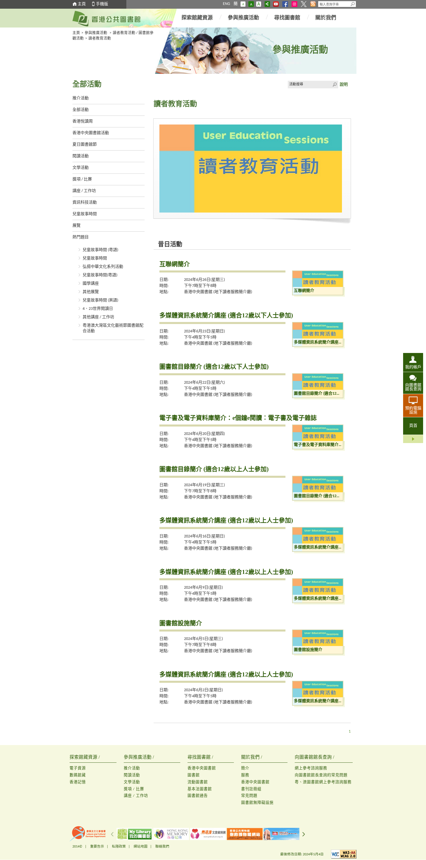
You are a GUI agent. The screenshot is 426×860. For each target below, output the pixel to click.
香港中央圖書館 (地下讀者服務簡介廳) (218, 292)
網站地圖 (141, 846)
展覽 (76, 226)
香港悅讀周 (82, 121)
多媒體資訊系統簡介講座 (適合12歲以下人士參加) (226, 315)
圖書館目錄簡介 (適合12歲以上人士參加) (214, 469)
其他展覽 (91, 292)
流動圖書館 (197, 782)
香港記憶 (78, 782)
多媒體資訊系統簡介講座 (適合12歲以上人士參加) (226, 520)
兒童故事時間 (84, 214)
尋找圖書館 (287, 18)
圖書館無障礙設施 (257, 803)
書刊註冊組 (251, 789)
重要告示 (97, 846)
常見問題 (249, 796)
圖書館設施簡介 (180, 623)
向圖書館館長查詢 (413, 387)
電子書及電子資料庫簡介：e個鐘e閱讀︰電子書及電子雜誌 (238, 417)
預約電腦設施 (413, 410)
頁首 (413, 426)
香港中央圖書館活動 (90, 133)
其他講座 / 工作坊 (98, 317)
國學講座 (91, 283)
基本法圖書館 (199, 789)
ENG (226, 4)
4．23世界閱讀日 (98, 309)
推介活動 (80, 98)
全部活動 (80, 110)
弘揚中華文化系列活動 (103, 267)
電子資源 (78, 768)
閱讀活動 (80, 156)
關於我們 (325, 18)
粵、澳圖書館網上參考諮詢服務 (323, 782)
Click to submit (334, 84)
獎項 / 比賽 (82, 179)
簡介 (245, 768)
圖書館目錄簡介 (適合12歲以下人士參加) (214, 366)
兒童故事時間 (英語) (100, 300)
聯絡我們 (162, 846)
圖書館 (193, 775)
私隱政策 (119, 846)
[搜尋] (353, 4)
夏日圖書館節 (84, 144)
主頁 (82, 4)
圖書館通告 (197, 796)
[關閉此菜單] (413, 439)
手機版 (102, 4)
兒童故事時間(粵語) (100, 275)
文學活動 (80, 168)
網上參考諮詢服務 (311, 768)
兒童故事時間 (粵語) (100, 250)
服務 (245, 775)
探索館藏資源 (197, 18)
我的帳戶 (413, 367)
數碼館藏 (78, 775)
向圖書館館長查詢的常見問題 (321, 775)
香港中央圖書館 (201, 768)
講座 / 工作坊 (84, 191)
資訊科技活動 (84, 202)
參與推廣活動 (243, 18)
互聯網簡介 (174, 264)
